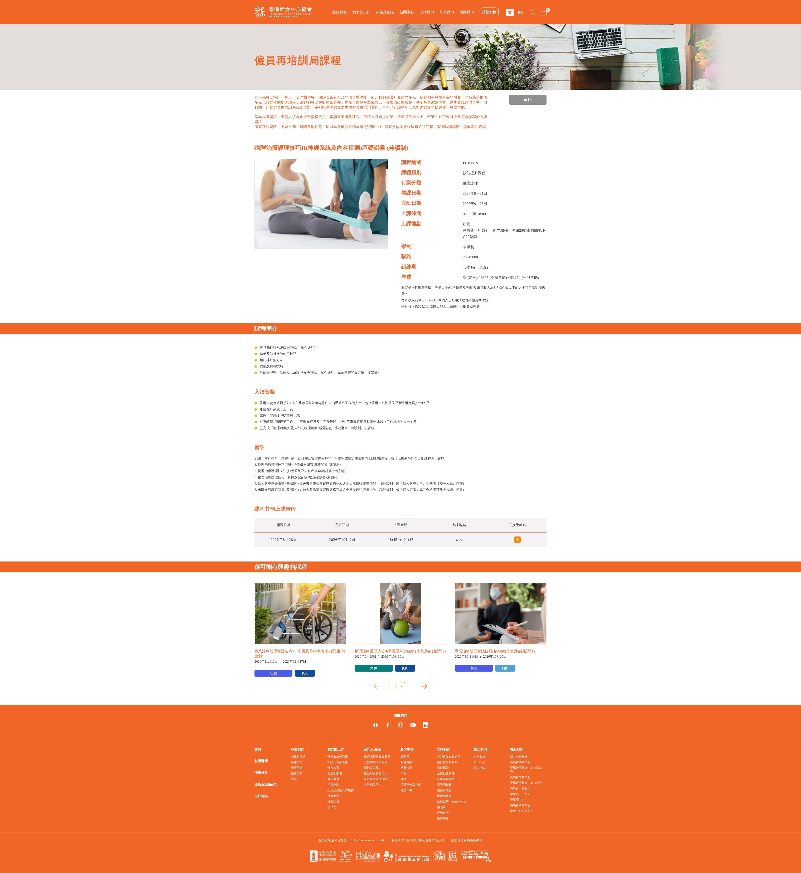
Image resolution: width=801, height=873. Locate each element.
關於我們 (339, 12)
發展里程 (297, 767)
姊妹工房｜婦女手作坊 (451, 801)
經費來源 (443, 812)
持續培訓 (333, 784)
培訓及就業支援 (337, 762)
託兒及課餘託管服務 (340, 790)
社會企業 (333, 801)
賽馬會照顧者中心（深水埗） (526, 769)
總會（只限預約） (521, 811)
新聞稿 (404, 756)
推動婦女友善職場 (375, 773)
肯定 (294, 779)
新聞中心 (407, 12)
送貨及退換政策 (266, 784)
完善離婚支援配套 (375, 762)
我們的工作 (361, 12)
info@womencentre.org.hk (366, 840)
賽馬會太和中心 (520, 777)
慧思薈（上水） (520, 794)
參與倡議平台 (373, 784)
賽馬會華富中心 (520, 805)
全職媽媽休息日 (447, 779)
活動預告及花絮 (410, 784)
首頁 (257, 749)
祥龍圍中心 (517, 799)
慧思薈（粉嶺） (520, 788)
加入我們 (447, 12)
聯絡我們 (467, 12)
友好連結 (261, 796)
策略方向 (297, 762)
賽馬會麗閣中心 (520, 762)
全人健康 (333, 779)
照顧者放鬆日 (446, 790)
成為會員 (479, 756)
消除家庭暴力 (373, 767)
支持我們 (427, 12)
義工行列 (479, 762)
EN (520, 13)
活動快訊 (406, 767)
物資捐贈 (443, 767)
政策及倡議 (385, 12)
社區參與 (333, 796)
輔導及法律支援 (337, 756)
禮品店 (441, 807)
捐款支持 (489, 12)
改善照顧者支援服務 (377, 756)
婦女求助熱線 (519, 756)
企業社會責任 (446, 773)
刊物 (403, 779)
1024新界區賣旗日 (448, 756)
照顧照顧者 (334, 773)
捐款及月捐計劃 (447, 762)
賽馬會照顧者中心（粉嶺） (527, 782)
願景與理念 (298, 756)
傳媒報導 (406, 790)
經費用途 (443, 818)
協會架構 (297, 773)
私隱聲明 (261, 761)
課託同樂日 (444, 784)
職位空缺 (479, 767)
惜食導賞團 (444, 796)
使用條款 (261, 772)
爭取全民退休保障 (375, 779)
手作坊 (331, 807)
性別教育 (333, 767)
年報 (403, 773)
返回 (528, 100)
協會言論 (406, 762)
